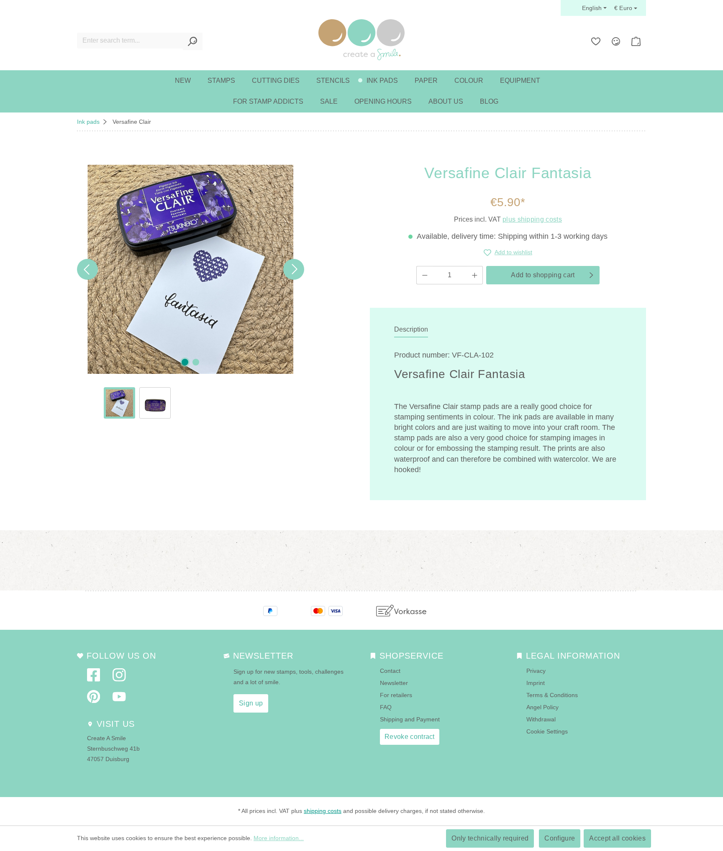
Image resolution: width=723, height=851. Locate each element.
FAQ (386, 707)
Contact (390, 670)
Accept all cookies (617, 838)
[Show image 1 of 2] (185, 362)
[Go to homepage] (361, 39)
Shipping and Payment (410, 719)
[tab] (411, 330)
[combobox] (130, 41)
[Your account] (616, 41)
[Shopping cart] (636, 41)
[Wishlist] (596, 41)
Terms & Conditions (552, 695)
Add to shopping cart (542, 275)
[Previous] (87, 269)
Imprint (535, 683)
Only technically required (489, 838)
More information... (279, 838)
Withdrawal (541, 719)
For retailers (396, 695)
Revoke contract (410, 736)
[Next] (293, 269)
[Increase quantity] (475, 275)
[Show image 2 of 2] (195, 362)
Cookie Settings (547, 731)
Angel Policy (542, 707)
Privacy (536, 670)
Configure (559, 838)
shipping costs (322, 811)
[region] (191, 292)
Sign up (251, 703)
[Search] (193, 41)
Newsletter (394, 683)
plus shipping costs (532, 219)
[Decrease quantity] (424, 275)
